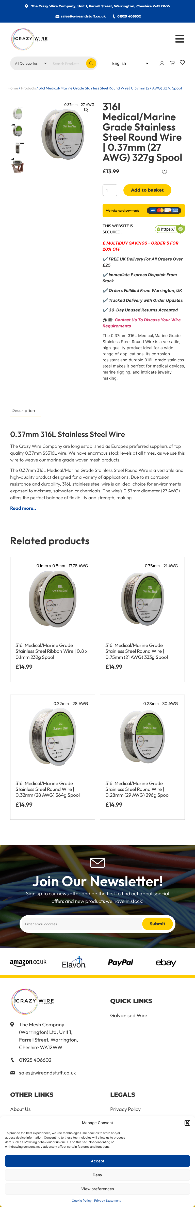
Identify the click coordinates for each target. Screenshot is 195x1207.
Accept (97, 1161)
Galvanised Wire (128, 1015)
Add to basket (147, 190)
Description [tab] (23, 410)
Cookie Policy (82, 1200)
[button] (187, 1122)
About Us (20, 1109)
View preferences (97, 1188)
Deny (97, 1175)
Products (28, 88)
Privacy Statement (107, 1200)
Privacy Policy (125, 1109)
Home (13, 88)
